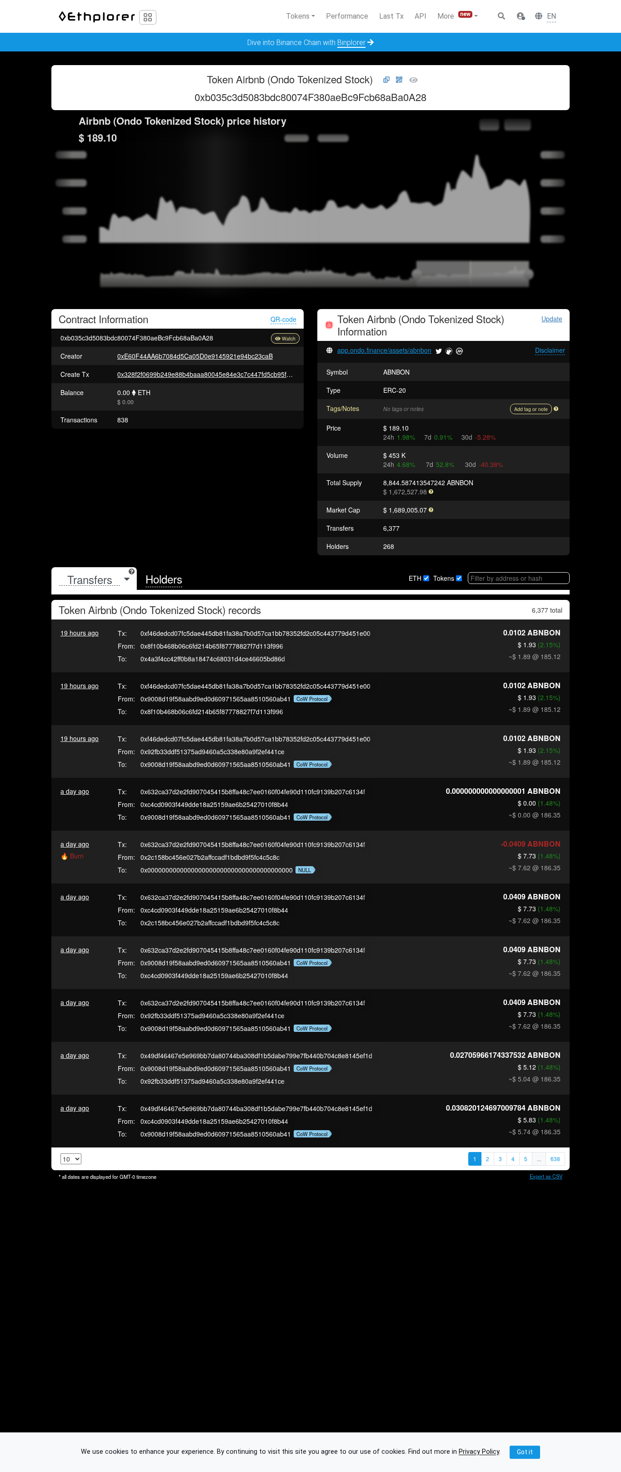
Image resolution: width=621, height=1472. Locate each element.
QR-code (283, 319)
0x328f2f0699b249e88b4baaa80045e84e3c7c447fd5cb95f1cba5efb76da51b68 (231, 374)
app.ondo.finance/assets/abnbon (384, 350)
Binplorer (351, 42)
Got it (525, 1452)
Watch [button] (288, 338)
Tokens (443, 578)
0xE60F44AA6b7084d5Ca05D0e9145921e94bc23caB (195, 355)
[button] (520, 16)
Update (551, 319)
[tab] (94, 579)
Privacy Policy (479, 1452)
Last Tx (391, 16)
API (420, 16)
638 (555, 1158)
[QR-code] (399, 80)
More (454, 15)
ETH (415, 578)
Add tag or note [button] (531, 409)
